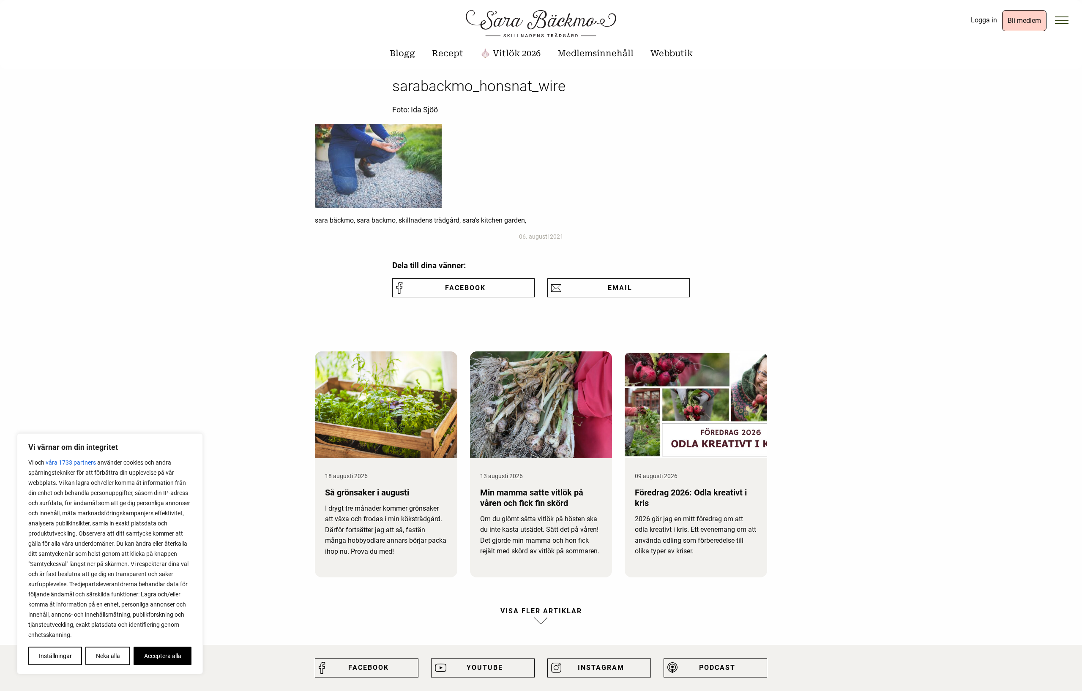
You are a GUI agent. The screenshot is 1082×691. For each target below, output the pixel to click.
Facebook (465, 288)
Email (620, 288)
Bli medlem (1024, 20)
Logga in (984, 20)
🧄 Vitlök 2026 (510, 53)
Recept (447, 53)
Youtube (485, 668)
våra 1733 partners (71, 462)
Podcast (717, 668)
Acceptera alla (162, 656)
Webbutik (671, 53)
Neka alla (108, 656)
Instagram (601, 668)
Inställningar (55, 656)
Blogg (402, 53)
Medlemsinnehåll (595, 53)
